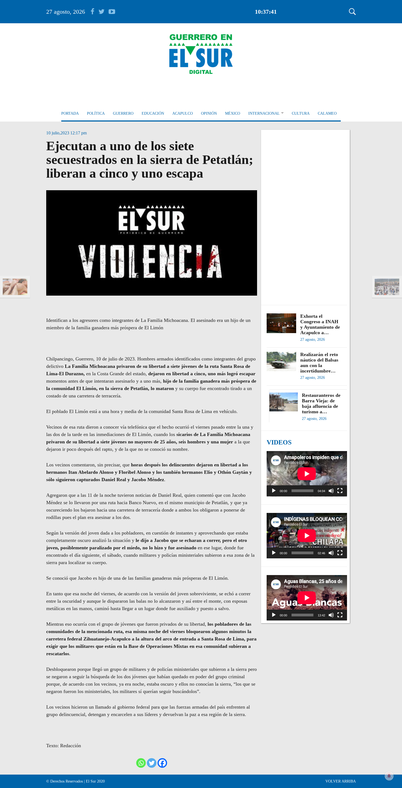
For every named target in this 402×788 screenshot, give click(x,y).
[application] (307, 474)
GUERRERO (123, 113)
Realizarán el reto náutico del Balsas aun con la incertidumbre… (319, 363)
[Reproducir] (273, 490)
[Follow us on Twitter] (103, 11)
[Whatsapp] (141, 763)
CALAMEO (327, 113)
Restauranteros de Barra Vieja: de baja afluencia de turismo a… (321, 403)
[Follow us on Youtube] (112, 11)
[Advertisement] (307, 214)
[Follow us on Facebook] (94, 11)
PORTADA (70, 113)
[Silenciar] (331, 490)
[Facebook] (162, 763)
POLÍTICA (96, 113)
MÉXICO (232, 113)
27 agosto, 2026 (65, 11)
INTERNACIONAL (264, 113)
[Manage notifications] (389, 776)
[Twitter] (151, 763)
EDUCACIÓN (153, 113)
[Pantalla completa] (340, 490)
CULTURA (301, 113)
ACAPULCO (182, 113)
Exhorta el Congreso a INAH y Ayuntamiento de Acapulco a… (320, 324)
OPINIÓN (209, 113)
